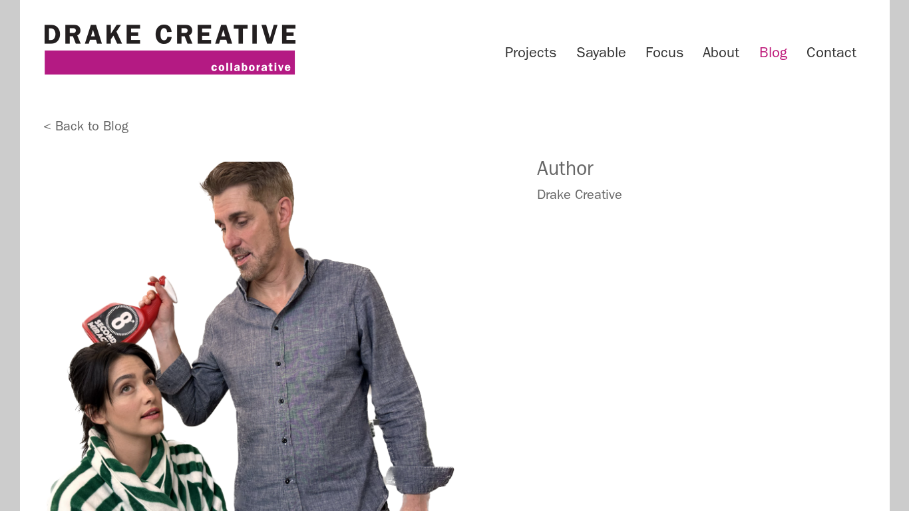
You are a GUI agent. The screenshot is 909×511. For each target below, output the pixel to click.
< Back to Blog (85, 126)
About (721, 52)
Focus (664, 52)
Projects (530, 52)
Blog (773, 52)
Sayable (601, 52)
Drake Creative (169, 49)
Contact (831, 52)
